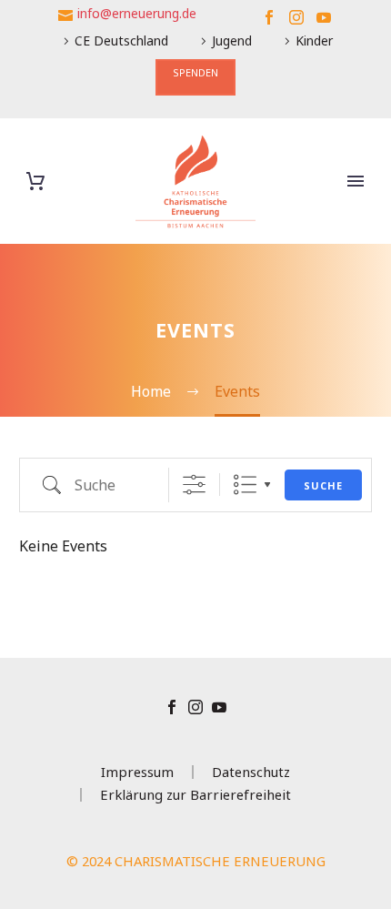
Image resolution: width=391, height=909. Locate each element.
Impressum (137, 772)
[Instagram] (296, 17)
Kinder (314, 40)
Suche (323, 485)
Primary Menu (355, 181)
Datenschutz (251, 772)
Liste (245, 484)
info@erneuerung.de (136, 13)
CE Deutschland (121, 40)
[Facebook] (269, 17)
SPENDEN (195, 72)
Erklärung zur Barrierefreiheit (195, 795)
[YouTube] (323, 17)
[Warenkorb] (35, 181)
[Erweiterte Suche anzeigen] (194, 484)
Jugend (232, 40)
